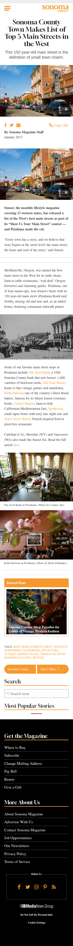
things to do (28, 654)
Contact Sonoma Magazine (24, 829)
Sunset (10, 654)
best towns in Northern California (36, 648)
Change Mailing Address (23, 763)
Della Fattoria (13, 393)
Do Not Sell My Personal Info (36, 915)
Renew (9, 779)
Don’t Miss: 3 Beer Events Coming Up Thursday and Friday (55, 669)
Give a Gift (13, 787)
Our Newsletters (16, 845)
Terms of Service (17, 861)
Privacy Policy (15, 853)
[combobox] (36, 693)
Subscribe (11, 755)
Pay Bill (10, 771)
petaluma (50, 650)
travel (38, 657)
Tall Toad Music (54, 382)
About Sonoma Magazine (23, 813)
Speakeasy (55, 408)
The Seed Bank (39, 372)
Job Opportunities (18, 837)
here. (17, 445)
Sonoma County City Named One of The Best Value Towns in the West (22, 669)
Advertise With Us (18, 821)
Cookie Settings (36, 922)
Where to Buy (15, 747)
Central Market (24, 403)
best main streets (28, 647)
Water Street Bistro (17, 418)
